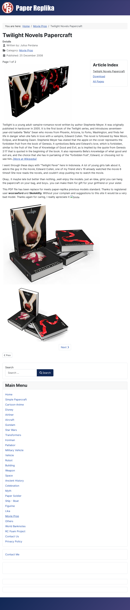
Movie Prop (26, 50)
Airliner (9, 414)
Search (9, 367)
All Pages (98, 81)
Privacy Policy (13, 541)
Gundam (10, 424)
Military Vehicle (14, 450)
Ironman (10, 440)
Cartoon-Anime (14, 404)
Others (9, 521)
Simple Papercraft (16, 399)
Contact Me (12, 554)
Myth (8, 490)
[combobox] (21, 372)
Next (64, 347)
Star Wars (11, 429)
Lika (7, 511)
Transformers (13, 435)
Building (10, 465)
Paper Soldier (13, 495)
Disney (9, 409)
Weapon (10, 470)
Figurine (10, 506)
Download (99, 76)
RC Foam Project (15, 531)
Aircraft (9, 419)
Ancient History (14, 480)
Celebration (12, 485)
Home (8, 394)
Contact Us (12, 536)
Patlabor (10, 445)
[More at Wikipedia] (25, 158)
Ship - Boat (12, 500)
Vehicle (9, 455)
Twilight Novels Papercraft (109, 71)
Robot (9, 460)
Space (9, 475)
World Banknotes (15, 526)
